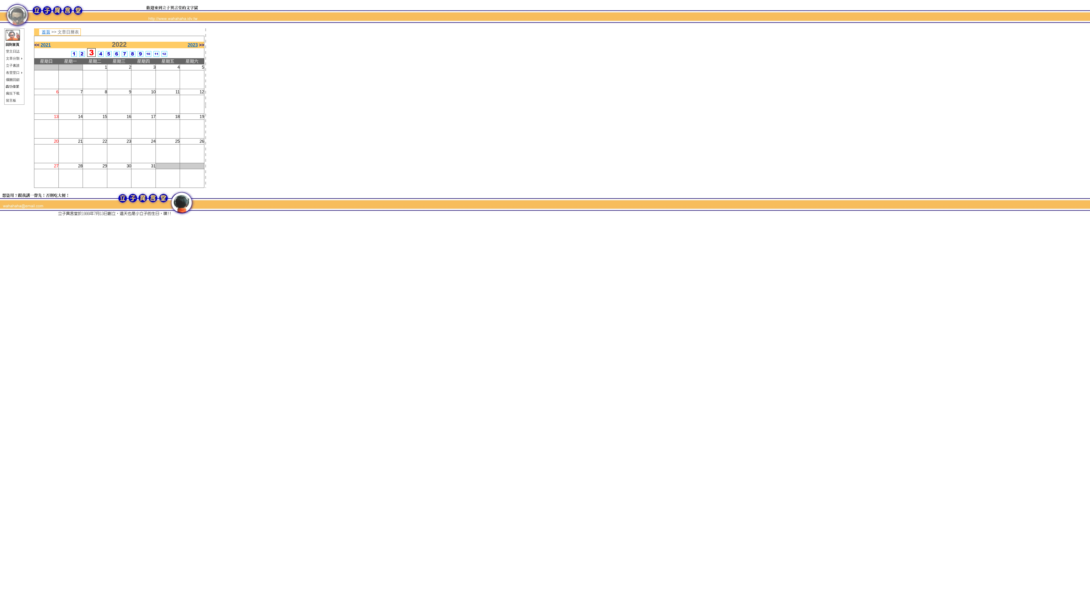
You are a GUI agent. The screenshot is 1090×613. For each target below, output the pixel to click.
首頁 (46, 32)
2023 (193, 45)
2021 (46, 45)
